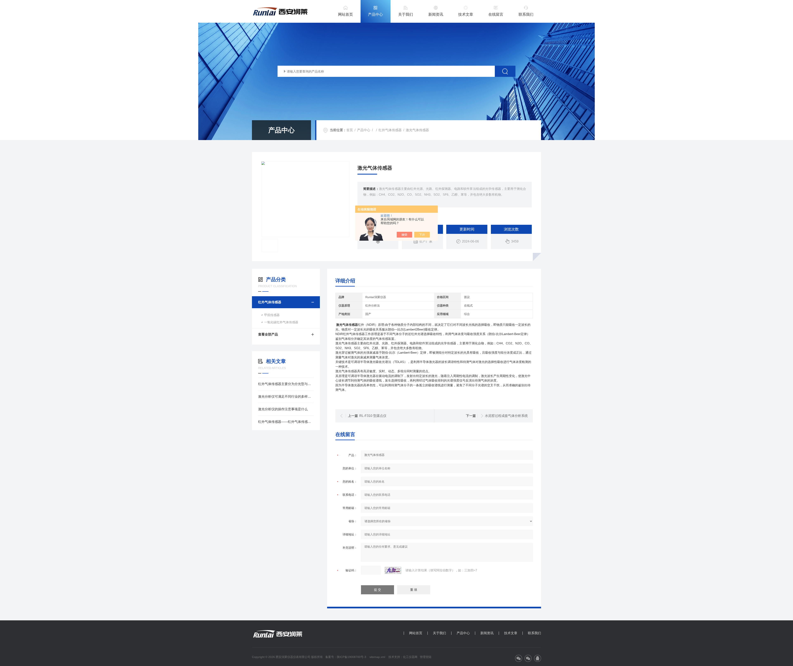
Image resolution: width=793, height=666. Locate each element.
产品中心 (375, 14)
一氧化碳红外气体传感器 (281, 322)
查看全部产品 (268, 334)
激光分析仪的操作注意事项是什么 (283, 409)
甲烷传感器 (272, 315)
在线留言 (495, 14)
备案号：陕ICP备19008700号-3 (345, 657)
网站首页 (345, 14)
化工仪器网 (410, 657)
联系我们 (526, 14)
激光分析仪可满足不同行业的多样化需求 (286, 396)
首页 (349, 130)
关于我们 (405, 14)
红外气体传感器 (390, 130)
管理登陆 (425, 657)
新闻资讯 (435, 14)
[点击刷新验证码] (393, 570)
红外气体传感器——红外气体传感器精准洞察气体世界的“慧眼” (286, 421)
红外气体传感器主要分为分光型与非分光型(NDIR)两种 (286, 384)
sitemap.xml (377, 657)
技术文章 (465, 14)
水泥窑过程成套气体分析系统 (506, 415)
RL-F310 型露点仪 (372, 415)
